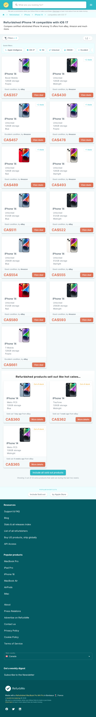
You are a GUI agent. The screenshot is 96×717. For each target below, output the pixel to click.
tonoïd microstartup (13, 698)
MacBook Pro (11, 561)
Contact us (10, 624)
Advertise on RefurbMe (16, 617)
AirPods (8, 587)
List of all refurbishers (16, 531)
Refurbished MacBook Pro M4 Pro (30, 695)
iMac (6, 593)
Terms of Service (13, 643)
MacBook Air (11, 580)
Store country (10, 653)
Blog (6, 518)
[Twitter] (13, 708)
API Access (10, 544)
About (7, 604)
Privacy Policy (11, 630)
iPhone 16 (9, 574)
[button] (88, 38)
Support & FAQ (12, 511)
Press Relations (12, 611)
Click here (55, 11)
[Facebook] (6, 708)
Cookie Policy (11, 637)
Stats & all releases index (17, 524)
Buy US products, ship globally (20, 537)
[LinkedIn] (20, 708)
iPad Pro (8, 567)
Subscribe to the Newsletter (19, 675)
